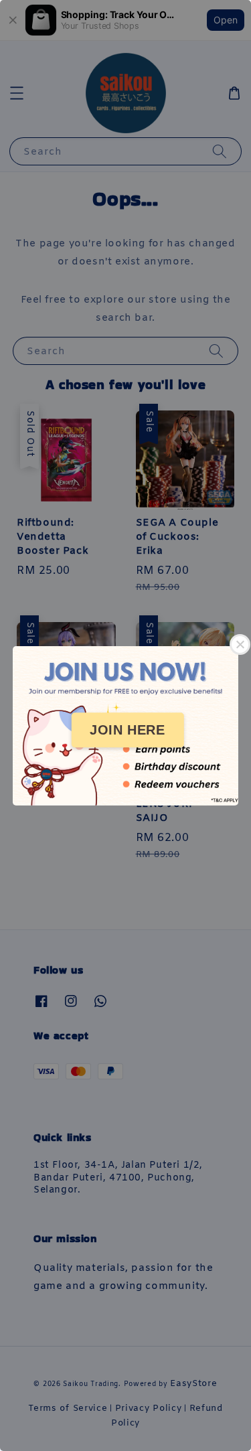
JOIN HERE (127, 729)
